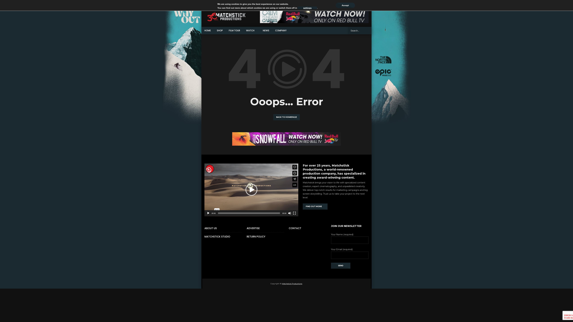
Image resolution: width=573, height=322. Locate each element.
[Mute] (289, 213)
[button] (251, 190)
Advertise (253, 228)
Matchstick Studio (217, 236)
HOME (207, 30)
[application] (251, 190)
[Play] (208, 213)
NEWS (266, 30)
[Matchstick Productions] (229, 16)
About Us (210, 228)
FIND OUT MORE (314, 206)
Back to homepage (286, 117)
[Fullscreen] (294, 213)
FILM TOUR (234, 30)
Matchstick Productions (292, 283)
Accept (345, 5)
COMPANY (280, 30)
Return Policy (256, 236)
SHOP (220, 30)
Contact (295, 228)
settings (307, 8)
